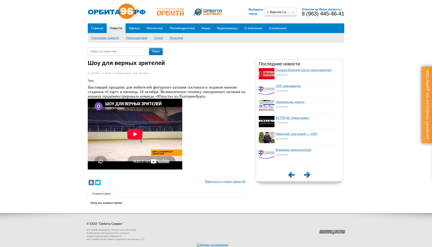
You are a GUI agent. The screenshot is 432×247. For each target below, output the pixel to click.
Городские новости (105, 38)
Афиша (134, 28)
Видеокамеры (227, 28)
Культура (176, 38)
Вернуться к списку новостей (225, 181)
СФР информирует (288, 86)
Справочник (277, 28)
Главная (97, 28)
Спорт (158, 38)
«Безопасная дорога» (290, 102)
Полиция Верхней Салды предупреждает (304, 70)
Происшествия (136, 38)
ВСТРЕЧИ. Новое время (292, 118)
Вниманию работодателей (293, 149)
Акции (206, 28)
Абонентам (154, 28)
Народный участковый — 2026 (296, 134)
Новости (116, 28)
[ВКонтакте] (91, 182)
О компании (253, 28)
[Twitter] (98, 182)
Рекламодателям (182, 28)
